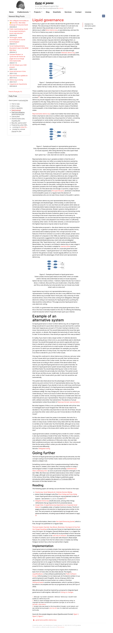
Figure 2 (34, 616)
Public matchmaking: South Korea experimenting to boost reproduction (19, 31)
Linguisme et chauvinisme (18, 84)
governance (40, 620)
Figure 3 (40, 616)
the (65, 521)
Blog (47, 12)
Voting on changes (67, 592)
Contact (78, 12)
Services (68, 12)
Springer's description (39, 604)
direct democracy (51, 30)
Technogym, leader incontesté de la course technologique (17, 40)
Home (11, 12)
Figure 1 (75, 614)
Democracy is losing (16, 80)
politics (46, 620)
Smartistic (57, 12)
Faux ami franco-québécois (19, 76)
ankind (60, 8)
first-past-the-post (58, 191)
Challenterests (23, 12)
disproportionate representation (69, 402)
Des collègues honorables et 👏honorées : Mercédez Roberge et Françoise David (19, 23)
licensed (16, 110)
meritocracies (65, 246)
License (88, 12)
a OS (23, 127)
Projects (37, 12)
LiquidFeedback (37, 574)
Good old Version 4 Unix (18, 71)
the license (61, 627)
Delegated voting (44, 448)
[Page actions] (103, 16)
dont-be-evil (53, 608)
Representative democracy (41, 114)
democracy (52, 620)
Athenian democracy (68, 53)
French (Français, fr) (15, 92)
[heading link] (66, 320)
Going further (88, 28)
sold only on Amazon (59, 536)
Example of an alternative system (90, 25)
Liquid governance (48, 20)
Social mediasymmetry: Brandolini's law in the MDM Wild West (19, 48)
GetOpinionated (37, 582)
